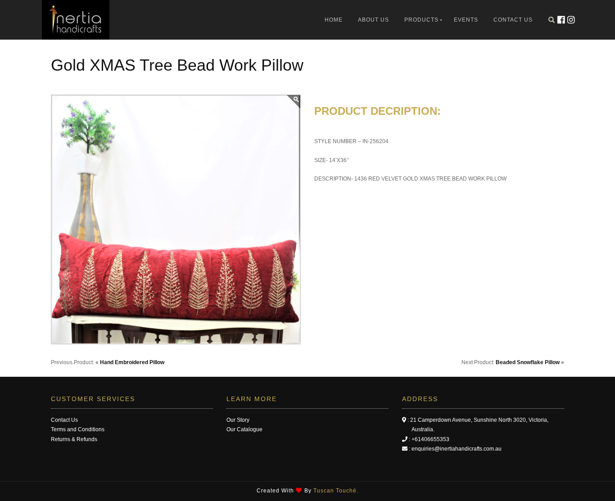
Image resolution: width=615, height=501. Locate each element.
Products (421, 20)
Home (334, 20)
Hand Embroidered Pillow (132, 362)
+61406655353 (430, 439)
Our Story (237, 420)
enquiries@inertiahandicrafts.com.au (457, 449)
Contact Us (513, 20)
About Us (373, 20)
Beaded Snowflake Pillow (528, 362)
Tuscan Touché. (335, 490)
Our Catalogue (244, 429)
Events (466, 20)
